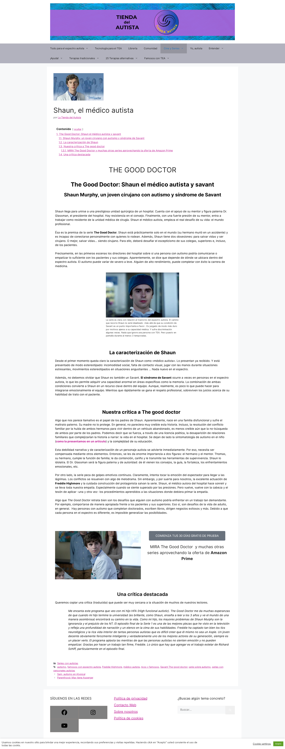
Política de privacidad (130, 698)
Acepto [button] (278, 744)
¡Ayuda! (54, 58)
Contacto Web (125, 705)
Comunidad (150, 48)
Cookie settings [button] (262, 743)
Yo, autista (196, 48)
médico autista (131, 666)
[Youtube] (64, 725)
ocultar (77, 129)
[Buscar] (230, 710)
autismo (61, 666)
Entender (214, 48)
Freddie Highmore (67, 483)
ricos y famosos (150, 666)
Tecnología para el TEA (108, 48)
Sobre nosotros (126, 712)
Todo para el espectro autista (67, 48)
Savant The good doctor (173, 666)
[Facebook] (64, 712)
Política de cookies (128, 718)
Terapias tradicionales (82, 58)
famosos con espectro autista (84, 666)
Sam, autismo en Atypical (71, 674)
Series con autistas (67, 663)
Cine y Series (171, 48)
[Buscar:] (201, 710)
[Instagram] (93, 712)
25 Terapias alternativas (120, 58)
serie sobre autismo (200, 666)
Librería (132, 48)
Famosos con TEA (154, 58)
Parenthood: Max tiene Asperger (75, 677)
